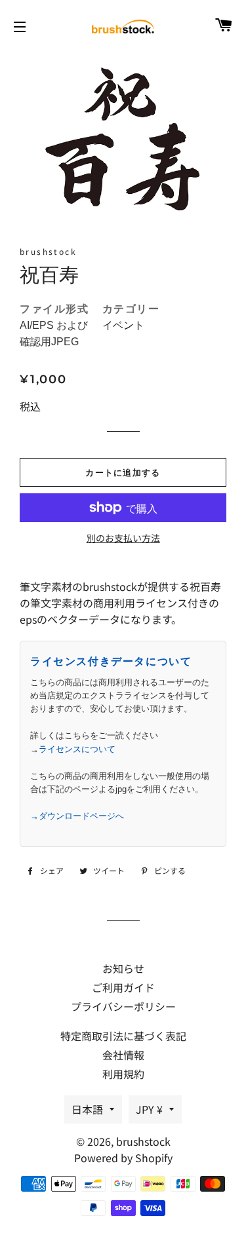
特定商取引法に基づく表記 (123, 1036)
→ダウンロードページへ (77, 816)
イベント (123, 325)
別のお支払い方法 (123, 537)
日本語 (87, 1109)
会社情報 (123, 1055)
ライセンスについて (77, 749)
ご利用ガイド (123, 987)
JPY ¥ (149, 1109)
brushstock (143, 1141)
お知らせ (123, 968)
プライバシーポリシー (123, 1006)
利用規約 (123, 1074)
